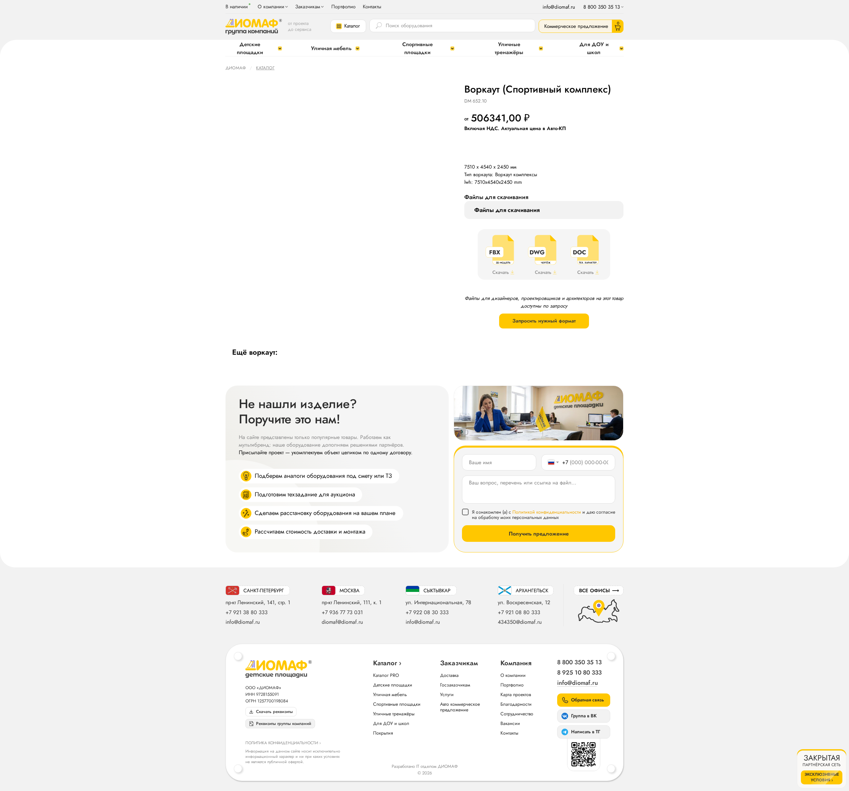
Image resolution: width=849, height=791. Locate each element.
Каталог (265, 68)
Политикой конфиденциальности (546, 512)
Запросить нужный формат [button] (544, 320)
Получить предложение (539, 534)
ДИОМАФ (236, 68)
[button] (348, 26)
